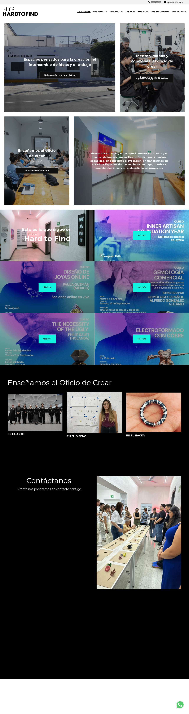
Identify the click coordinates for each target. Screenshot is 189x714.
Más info (141, 235)
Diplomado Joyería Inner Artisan (60, 75)
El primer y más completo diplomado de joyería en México (152, 78)
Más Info (47, 287)
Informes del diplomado (37, 170)
